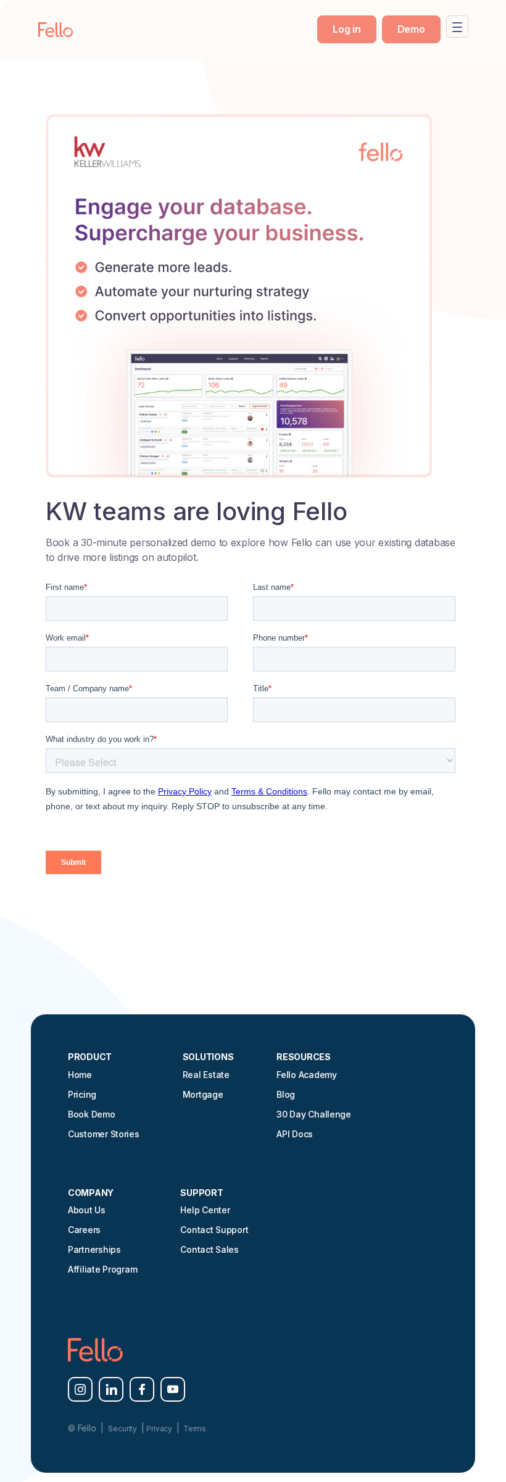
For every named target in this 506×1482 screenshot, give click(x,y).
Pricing (82, 1094)
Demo (411, 29)
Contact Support (214, 1229)
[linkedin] (111, 1389)
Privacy (160, 1428)
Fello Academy (306, 1074)
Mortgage (203, 1094)
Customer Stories (103, 1134)
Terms (193, 1428)
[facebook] (142, 1389)
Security (123, 1428)
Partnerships (94, 1249)
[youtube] (172, 1389)
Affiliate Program (102, 1269)
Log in (346, 29)
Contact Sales (209, 1249)
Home (80, 1074)
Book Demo (91, 1114)
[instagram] (80, 1389)
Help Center (205, 1210)
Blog (285, 1094)
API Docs (294, 1134)
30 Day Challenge (313, 1114)
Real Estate (206, 1074)
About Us (87, 1210)
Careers (84, 1229)
